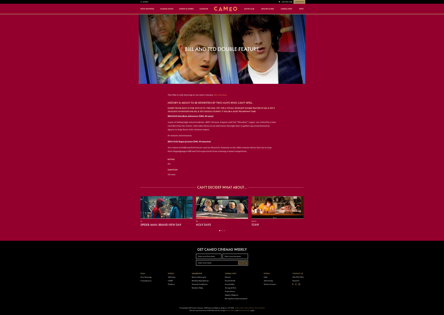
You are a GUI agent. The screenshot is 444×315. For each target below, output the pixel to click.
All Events (171, 277)
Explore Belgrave (231, 295)
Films (142, 273)
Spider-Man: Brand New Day (160, 225)
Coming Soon (166, 9)
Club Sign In (299, 2)
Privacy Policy (249, 308)
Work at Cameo (270, 284)
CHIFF (170, 281)
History (228, 277)
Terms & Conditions (199, 284)
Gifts (301, 9)
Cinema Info (286, 9)
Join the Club (287, 2)
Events (171, 273)
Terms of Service (244, 310)
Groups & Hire (267, 9)
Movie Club (249, 9)
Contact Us (297, 273)
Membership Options (200, 281)
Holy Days (203, 225)
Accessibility (229, 284)
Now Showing (147, 9)
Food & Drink (230, 281)
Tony (255, 225)
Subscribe (242, 263)
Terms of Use (239, 308)
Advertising (268, 281)
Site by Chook (260, 308)
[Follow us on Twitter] (296, 284)
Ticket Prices (230, 291)
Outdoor (203, 9)
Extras (267, 273)
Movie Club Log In (199, 277)
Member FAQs (197, 288)
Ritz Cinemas (220, 95)
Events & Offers (186, 9)
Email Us (295, 281)
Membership (197, 273)
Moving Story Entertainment (236, 299)
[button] (219, 230)
